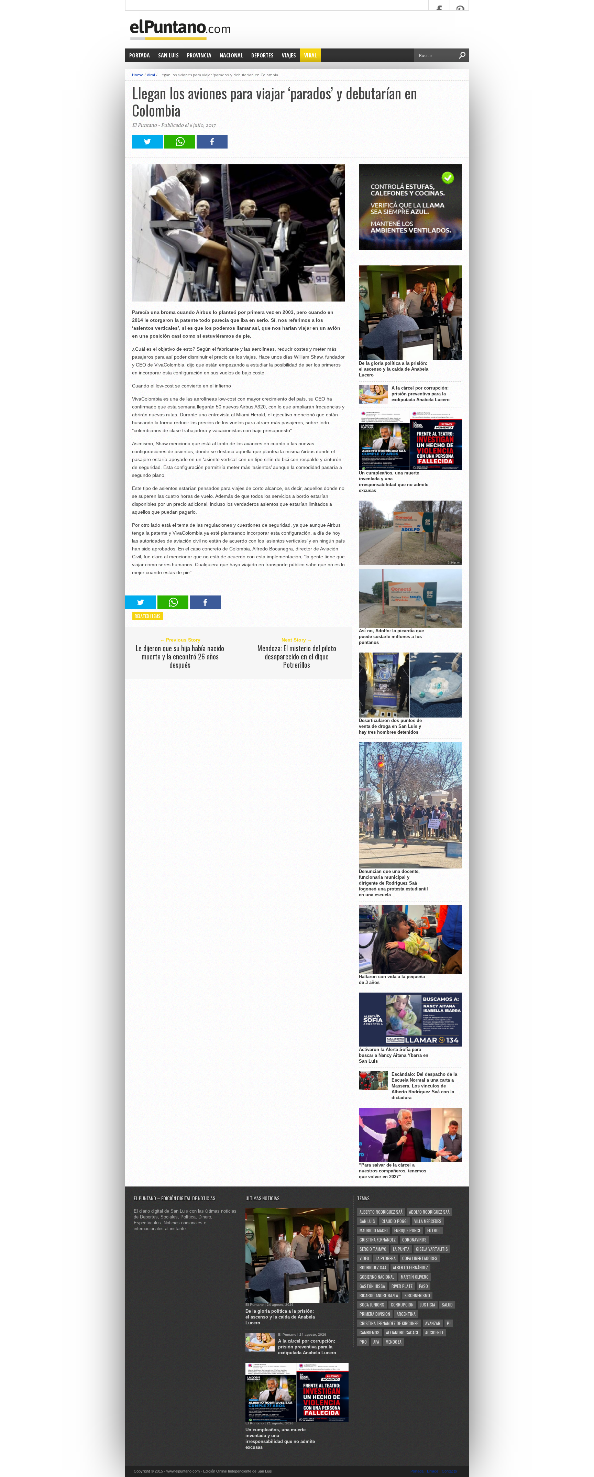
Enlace (432, 1471)
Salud (447, 1305)
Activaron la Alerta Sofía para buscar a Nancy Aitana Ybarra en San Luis (393, 1055)
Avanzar (432, 1323)
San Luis (168, 55)
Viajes (289, 55)
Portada (139, 55)
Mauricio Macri (374, 1230)
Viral (310, 55)
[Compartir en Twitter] (147, 147)
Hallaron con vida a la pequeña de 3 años (392, 979)
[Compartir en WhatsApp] (179, 147)
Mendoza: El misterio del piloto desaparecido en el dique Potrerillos (296, 656)
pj (449, 1323)
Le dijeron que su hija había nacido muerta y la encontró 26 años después (180, 656)
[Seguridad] (410, 248)
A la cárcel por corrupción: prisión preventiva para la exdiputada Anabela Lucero (421, 393)
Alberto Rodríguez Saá (381, 1212)
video (364, 1258)
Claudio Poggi (395, 1221)
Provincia (199, 55)
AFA (376, 1342)
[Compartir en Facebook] (212, 147)
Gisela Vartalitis (432, 1249)
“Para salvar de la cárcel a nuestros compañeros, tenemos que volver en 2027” (392, 1170)
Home (137, 74)
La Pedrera (386, 1258)
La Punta (401, 1249)
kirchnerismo (417, 1295)
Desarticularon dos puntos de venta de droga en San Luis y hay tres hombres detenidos (390, 726)
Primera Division (375, 1314)
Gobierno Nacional (377, 1277)
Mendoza (394, 1342)
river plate (402, 1286)
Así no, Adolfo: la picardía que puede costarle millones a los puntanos (391, 636)
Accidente (434, 1332)
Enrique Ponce (407, 1230)
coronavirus (414, 1240)
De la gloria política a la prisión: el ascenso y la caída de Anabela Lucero (393, 369)
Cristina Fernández (378, 1240)
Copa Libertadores (419, 1258)
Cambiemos (370, 1332)
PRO (363, 1342)
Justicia (427, 1305)
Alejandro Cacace (402, 1332)
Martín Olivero (415, 1277)
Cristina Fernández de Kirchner (389, 1323)
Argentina (406, 1314)
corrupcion (402, 1305)
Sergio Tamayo (373, 1249)
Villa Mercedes (427, 1221)
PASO (423, 1286)
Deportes (262, 55)
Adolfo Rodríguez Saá (429, 1212)
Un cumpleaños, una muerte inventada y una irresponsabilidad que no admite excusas (393, 481)
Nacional (231, 55)
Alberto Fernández (410, 1267)
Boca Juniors (372, 1305)
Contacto (449, 1471)
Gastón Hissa (372, 1286)
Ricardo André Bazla (379, 1295)
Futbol (433, 1230)
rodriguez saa (373, 1267)
